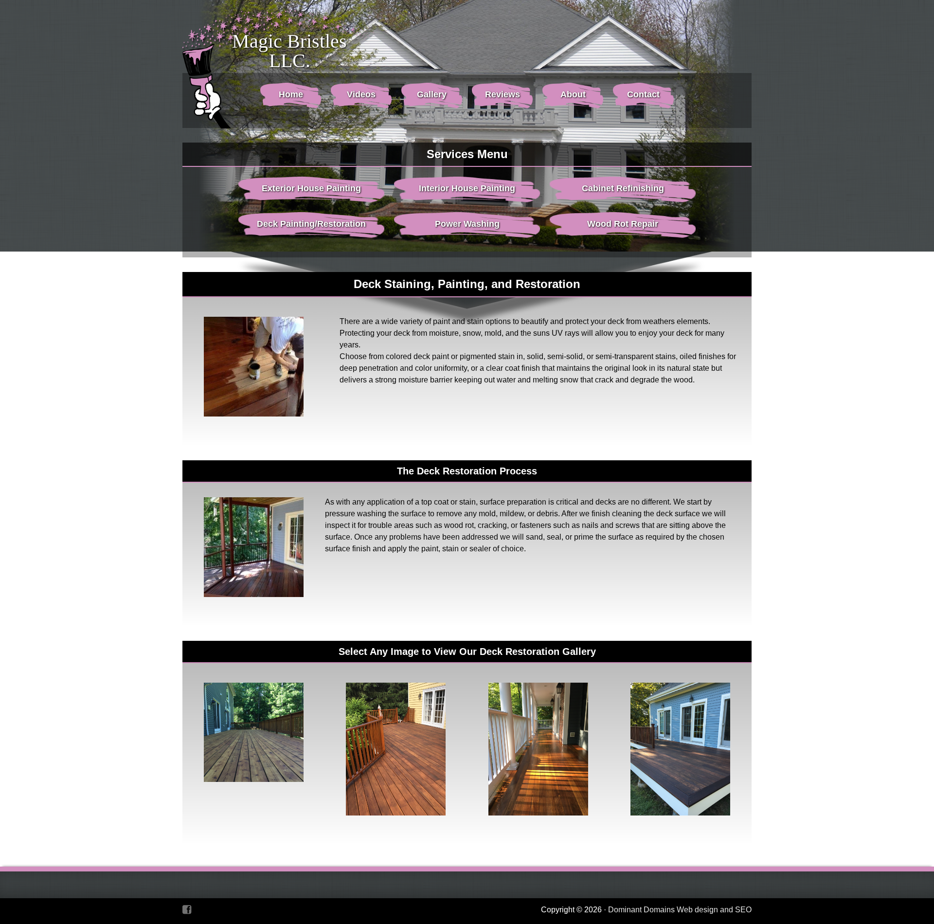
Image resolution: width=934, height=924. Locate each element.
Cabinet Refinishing (623, 188)
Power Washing (467, 224)
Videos (361, 94)
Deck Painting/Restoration (311, 224)
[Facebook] (186, 910)
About (573, 94)
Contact (643, 94)
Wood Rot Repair (622, 224)
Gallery (432, 94)
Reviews (502, 94)
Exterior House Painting (311, 188)
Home (291, 94)
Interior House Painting (467, 188)
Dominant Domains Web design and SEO (680, 910)
